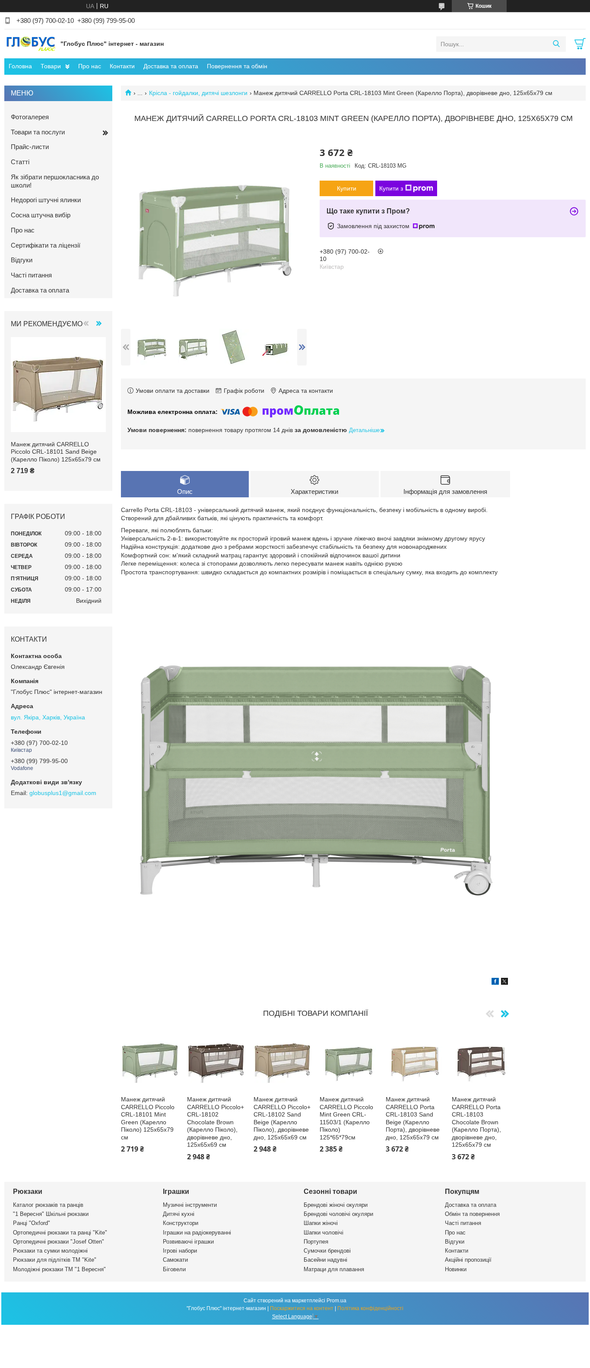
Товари (51, 66)
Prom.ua (336, 1301)
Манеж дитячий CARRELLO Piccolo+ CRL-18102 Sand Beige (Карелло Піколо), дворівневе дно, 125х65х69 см (282, 1118)
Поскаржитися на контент (301, 1308)
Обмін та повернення (472, 1214)
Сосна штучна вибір (40, 215)
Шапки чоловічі (323, 1232)
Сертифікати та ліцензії (45, 245)
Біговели (174, 1269)
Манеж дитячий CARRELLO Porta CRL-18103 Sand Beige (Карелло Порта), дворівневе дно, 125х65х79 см (413, 1118)
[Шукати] (556, 44)
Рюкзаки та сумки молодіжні (50, 1250)
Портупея (316, 1241)
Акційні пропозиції (468, 1260)
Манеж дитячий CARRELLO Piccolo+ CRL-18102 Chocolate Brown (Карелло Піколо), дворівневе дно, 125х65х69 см (215, 1122)
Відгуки (21, 260)
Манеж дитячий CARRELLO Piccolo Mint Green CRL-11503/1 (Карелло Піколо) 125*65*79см (346, 1118)
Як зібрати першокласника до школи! (55, 181)
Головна (20, 66)
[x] (504, 982)
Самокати (175, 1260)
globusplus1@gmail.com (62, 792)
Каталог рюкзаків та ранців (48, 1205)
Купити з (391, 188)
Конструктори (180, 1223)
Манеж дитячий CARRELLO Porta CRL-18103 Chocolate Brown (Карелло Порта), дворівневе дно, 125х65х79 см (476, 1122)
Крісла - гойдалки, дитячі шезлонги (198, 92)
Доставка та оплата (170, 66)
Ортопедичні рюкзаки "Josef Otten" (58, 1241)
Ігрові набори (180, 1250)
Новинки (455, 1269)
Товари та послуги (38, 132)
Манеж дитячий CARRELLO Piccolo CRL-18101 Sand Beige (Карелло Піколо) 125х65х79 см (56, 452)
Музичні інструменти (190, 1205)
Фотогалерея (30, 117)
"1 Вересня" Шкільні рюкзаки (51, 1214)
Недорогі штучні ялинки (46, 200)
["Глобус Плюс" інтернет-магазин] (30, 43)
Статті (20, 161)
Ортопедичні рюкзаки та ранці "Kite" (60, 1232)
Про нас (89, 66)
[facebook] (495, 982)
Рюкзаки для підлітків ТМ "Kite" (54, 1260)
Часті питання (31, 275)
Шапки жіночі (321, 1223)
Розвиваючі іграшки (188, 1241)
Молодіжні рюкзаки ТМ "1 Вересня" (59, 1269)
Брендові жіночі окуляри (336, 1205)
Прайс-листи (30, 146)
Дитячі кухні (178, 1214)
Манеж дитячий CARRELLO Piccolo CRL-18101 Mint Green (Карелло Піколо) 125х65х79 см (147, 1118)
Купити (346, 188)
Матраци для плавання (334, 1269)
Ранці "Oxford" (31, 1223)
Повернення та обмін (237, 66)
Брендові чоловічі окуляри (338, 1214)
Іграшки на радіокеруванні (197, 1232)
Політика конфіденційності (370, 1308)
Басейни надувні (325, 1260)
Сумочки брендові (327, 1250)
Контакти (122, 66)
